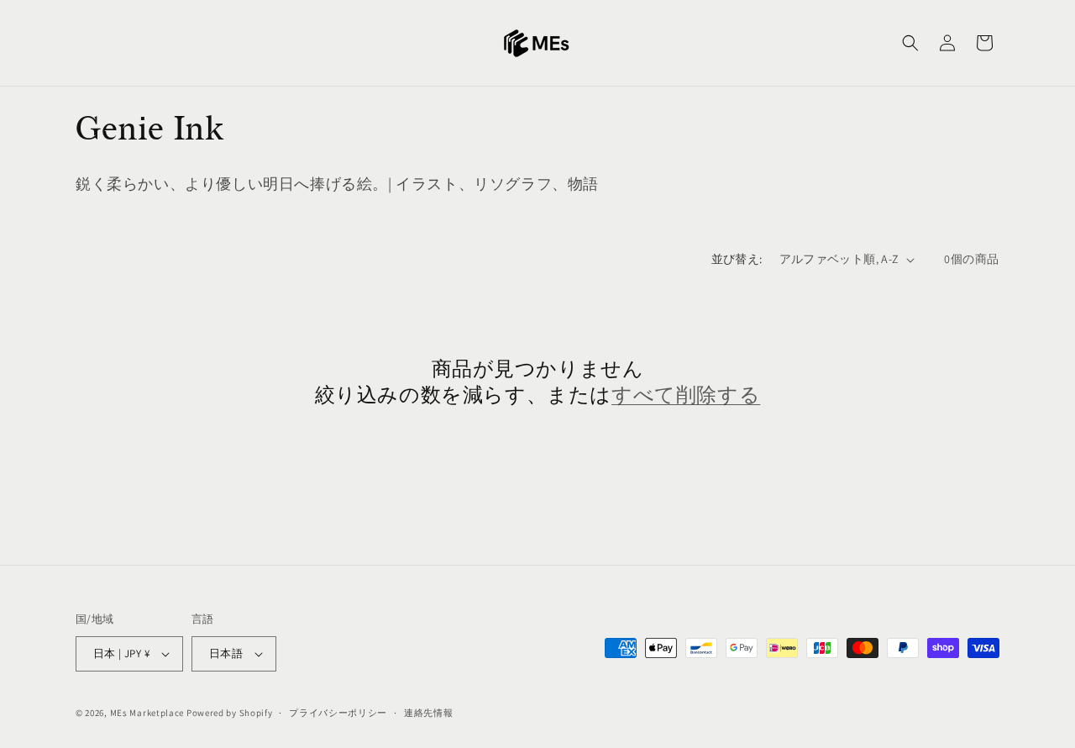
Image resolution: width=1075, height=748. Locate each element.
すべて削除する (685, 395)
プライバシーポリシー (338, 713)
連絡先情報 (429, 713)
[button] (910, 42)
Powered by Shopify (229, 713)
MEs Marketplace (147, 713)
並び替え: (737, 258)
